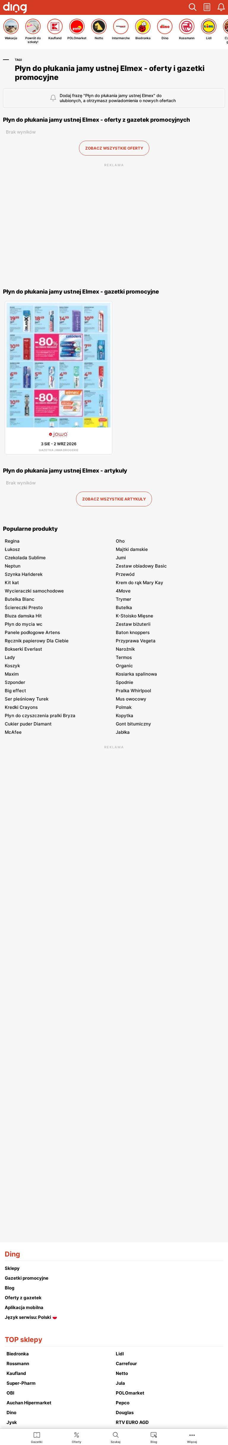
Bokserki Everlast (23, 649)
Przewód (125, 574)
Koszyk (12, 665)
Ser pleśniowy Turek (26, 699)
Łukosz (12, 549)
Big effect (15, 690)
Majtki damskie (132, 549)
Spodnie (124, 682)
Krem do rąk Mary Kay (139, 582)
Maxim (12, 674)
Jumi (121, 557)
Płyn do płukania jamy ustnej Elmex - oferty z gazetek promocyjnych (96, 119)
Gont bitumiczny (133, 724)
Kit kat (12, 582)
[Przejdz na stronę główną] (15, 8)
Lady (10, 657)
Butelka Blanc (19, 599)
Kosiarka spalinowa (136, 674)
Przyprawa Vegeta (136, 641)
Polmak (124, 707)
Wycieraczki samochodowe (34, 591)
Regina (12, 541)
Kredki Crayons (21, 707)
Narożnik (125, 649)
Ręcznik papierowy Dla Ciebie (37, 641)
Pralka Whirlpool (133, 690)
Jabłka (123, 732)
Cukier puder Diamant (28, 724)
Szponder (15, 682)
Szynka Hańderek (23, 574)
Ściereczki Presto (24, 607)
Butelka (124, 607)
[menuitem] (36, 1437)
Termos (124, 657)
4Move (123, 591)
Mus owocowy (131, 699)
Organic (124, 665)
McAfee (13, 732)
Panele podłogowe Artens (32, 632)
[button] (193, 7)
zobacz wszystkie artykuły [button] (114, 499)
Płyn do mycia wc (23, 624)
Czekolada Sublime (25, 557)
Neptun (12, 566)
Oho (120, 541)
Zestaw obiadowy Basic (141, 566)
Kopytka (124, 715)
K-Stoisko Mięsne (134, 616)
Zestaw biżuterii (133, 624)
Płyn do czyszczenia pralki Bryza (40, 715)
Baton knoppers (133, 632)
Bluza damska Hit (23, 616)
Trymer (123, 599)
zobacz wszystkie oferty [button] (114, 148)
